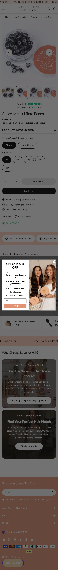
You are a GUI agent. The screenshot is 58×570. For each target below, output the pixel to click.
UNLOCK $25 (15, 306)
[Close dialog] (54, 261)
